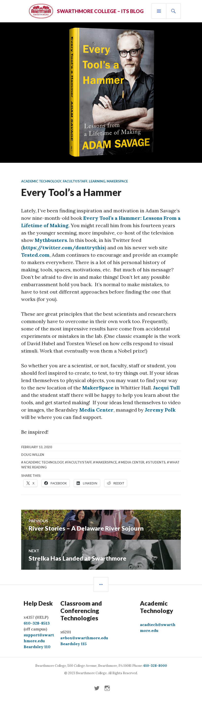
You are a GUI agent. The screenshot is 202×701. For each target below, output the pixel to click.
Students (157, 462)
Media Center (96, 410)
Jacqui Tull (166, 388)
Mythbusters (51, 240)
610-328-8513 (37, 623)
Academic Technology (41, 181)
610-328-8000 (155, 666)
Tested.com (35, 255)
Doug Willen (32, 455)
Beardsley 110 (37, 646)
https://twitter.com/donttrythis (64, 247)
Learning (97, 181)
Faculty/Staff (75, 181)
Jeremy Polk (160, 410)
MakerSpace (117, 181)
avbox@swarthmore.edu (84, 637)
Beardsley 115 (73, 643)
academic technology (44, 462)
